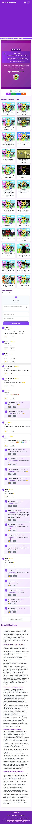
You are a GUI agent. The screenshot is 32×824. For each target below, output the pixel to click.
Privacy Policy (14, 815)
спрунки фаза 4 (9, 2)
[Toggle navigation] (28, 2)
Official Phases (10, 820)
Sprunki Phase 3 (25, 818)
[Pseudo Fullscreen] (18, 94)
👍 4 (10, 415)
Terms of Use (22, 815)
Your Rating (16, 300)
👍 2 (10, 406)
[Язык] (25, 2)
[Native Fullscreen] (13, 94)
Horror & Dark (18, 820)
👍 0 (10, 541)
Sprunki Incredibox (15, 818)
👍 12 (10, 505)
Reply (12, 336)
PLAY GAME (17, 49)
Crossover (25, 820)
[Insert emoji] (26, 307)
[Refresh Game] (23, 94)
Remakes (14, 821)
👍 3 (10, 473)
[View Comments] (8, 94)
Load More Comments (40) (16, 619)
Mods (18, 821)
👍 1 (10, 519)
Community (23, 821)
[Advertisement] (16, 21)
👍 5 (10, 453)
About (8, 815)
